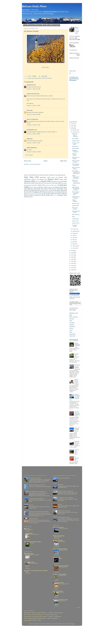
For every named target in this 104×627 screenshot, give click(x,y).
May (73, 239)
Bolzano (51, 179)
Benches (41, 179)
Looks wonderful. (28, 620)
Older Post (63, 161)
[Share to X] (44, 76)
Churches (30, 78)
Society (26, 190)
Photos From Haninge (59, 535)
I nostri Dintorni (29, 533)
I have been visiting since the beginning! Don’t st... (35, 618)
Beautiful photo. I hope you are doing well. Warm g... (35, 612)
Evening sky (60, 484)
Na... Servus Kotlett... (30, 562)
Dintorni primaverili (34, 534)
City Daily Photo (73, 50)
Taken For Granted (31, 119)
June (73, 237)
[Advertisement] (46, 169)
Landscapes (62, 185)
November (74, 132)
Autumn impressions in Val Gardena (75, 177)
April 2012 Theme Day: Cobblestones (37, 491)
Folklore (36, 183)
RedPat (28, 138)
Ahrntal (53, 177)
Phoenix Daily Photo (59, 527)
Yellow (73, 216)
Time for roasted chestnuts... (75, 161)
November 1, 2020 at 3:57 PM (33, 125)
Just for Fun (48, 185)
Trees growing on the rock (34, 478)
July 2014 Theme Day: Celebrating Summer (77, 413)
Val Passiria (57, 193)
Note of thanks (75, 138)
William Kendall (30, 147)
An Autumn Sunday (74, 226)
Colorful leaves (75, 218)
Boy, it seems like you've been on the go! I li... (34, 614)
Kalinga (60, 558)
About (44, 25)
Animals (61, 177)
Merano (41, 187)
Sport (42, 190)
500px (70, 315)
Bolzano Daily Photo (34, 6)
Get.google (71, 322)
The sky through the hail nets (75, 164)
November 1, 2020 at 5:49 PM (33, 133)
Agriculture (43, 177)
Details (43, 181)
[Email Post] (39, 76)
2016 (72, 257)
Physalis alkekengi (74, 200)
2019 (72, 250)
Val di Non (38, 193)
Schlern (46, 189)
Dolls (52, 181)
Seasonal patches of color (76, 212)
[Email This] (41, 76)
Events (57, 181)
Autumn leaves (75, 146)
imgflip (26, 571)
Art (35, 179)
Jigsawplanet (72, 326)
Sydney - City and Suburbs (60, 574)
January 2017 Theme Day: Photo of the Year (39, 511)
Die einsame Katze (34, 563)
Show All (78, 607)
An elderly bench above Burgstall (36, 498)
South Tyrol (39, 25)
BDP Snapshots (72, 80)
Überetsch (45, 192)
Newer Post (27, 161)
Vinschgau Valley (62, 195)
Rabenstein (77, 441)
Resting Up (61, 592)
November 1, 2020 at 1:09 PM (33, 105)
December (74, 130)
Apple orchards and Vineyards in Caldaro (75, 188)
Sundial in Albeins (74, 154)
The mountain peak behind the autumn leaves (76, 172)
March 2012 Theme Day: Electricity (37, 485)
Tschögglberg (35, 192)
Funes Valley (64, 183)
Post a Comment (29, 155)
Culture (37, 181)
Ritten (39, 189)
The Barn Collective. (63, 550)
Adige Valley (29, 177)
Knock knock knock (63, 566)
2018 (72, 252)
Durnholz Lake (77, 354)
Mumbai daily (57, 557)
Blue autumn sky (75, 214)
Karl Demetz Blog (29, 553)
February (74, 246)
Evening (60, 504)
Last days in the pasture (75, 143)
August (74, 233)
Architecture (27, 179)
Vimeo (70, 332)
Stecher (47, 190)
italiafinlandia (30, 84)
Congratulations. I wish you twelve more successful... (35, 616)
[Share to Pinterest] (46, 76)
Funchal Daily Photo (59, 582)
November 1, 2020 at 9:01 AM (33, 89)
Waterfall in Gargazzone (75, 151)
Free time (55, 183)
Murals (57, 187)
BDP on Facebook (55, 25)
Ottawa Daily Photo (58, 540)
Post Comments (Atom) (35, 164)
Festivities (64, 181)
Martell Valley (32, 187)
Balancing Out (62, 541)
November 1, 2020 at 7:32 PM (33, 142)
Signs (61, 189)
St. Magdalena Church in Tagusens (65, 497)
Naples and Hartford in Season (61, 599)
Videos (54, 195)
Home (25, 25)
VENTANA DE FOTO (32, 93)
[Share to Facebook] (45, 76)
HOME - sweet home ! (34, 554)
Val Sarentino (36, 195)
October (74, 229)
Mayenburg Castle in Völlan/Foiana (66, 491)
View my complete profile (77, 31)
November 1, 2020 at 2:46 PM (33, 114)
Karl (77, 27)
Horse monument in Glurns (64, 517)
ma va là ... (27, 528)
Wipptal (29, 196)
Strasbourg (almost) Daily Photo (61, 565)
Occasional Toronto (58, 591)
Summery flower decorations (64, 510)
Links (49, 25)
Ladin (55, 185)
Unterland (59, 192)
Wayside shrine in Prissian (76, 381)
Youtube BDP (72, 334)
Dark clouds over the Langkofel (77, 366)
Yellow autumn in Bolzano (76, 168)
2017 (72, 255)
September (74, 231)
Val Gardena (49, 78)
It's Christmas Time (77, 458)
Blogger (73, 623)
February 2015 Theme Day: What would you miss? (74, 397)
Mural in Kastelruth (33, 518)
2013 (72, 263)
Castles (61, 179)
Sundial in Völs (75, 205)
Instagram (71, 324)
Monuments (49, 187)
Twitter (71, 330)
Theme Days (60, 190)
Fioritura (32, 542)
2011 (72, 267)
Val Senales (47, 195)
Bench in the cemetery (75, 208)
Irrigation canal (75, 140)
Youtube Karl (72, 336)
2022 (72, 123)
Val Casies (31, 193)
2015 (72, 259)
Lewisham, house (62, 575)
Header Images (32, 25)
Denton (28, 110)
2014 (72, 261)
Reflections (30, 189)
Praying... (74, 185)
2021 (72, 126)
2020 (72, 128)
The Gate (31, 505)
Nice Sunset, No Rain (63, 528)
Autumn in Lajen (77, 450)
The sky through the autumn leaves (75, 193)
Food (42, 183)
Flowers (29, 183)
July (73, 235)
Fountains (48, 183)
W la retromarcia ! (29, 529)
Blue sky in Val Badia (77, 428)
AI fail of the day (57, 536)
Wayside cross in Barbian (75, 158)
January (74, 248)
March (74, 243)
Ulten (52, 192)
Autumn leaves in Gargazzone (76, 197)
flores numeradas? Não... (64, 583)
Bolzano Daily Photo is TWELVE (77, 344)
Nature (40, 78)
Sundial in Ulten (75, 223)
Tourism (26, 192)
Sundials (52, 190)
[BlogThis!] (43, 76)
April (73, 241)
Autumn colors (75, 220)
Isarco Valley (35, 78)
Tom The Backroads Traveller (61, 548)
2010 (72, 269)
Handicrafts (28, 185)
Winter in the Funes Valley (64, 478)
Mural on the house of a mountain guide (76, 182)
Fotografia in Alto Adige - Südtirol (33, 541)
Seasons (44, 78)
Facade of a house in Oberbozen (75, 135)
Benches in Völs (75, 203)
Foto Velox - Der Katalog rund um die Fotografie (36, 570)
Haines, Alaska (62, 600)
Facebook (71, 318)
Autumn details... (76, 148)
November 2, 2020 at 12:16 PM (34, 151)
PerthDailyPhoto (30, 129)
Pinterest (71, 328)
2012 (72, 265)
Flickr (70, 320)
